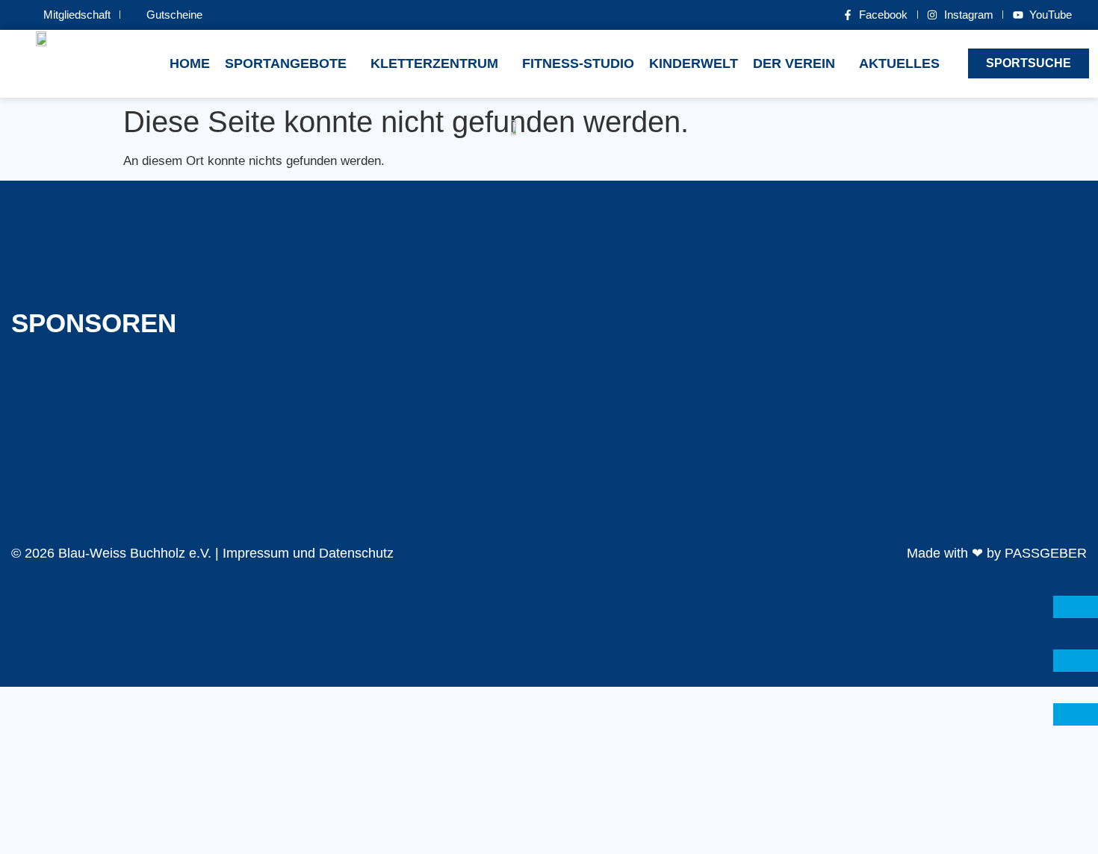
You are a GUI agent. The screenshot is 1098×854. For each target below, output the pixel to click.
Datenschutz (356, 553)
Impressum (256, 553)
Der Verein (794, 63)
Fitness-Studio (578, 63)
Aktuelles (899, 63)
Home (190, 63)
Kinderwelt (693, 63)
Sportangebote (286, 63)
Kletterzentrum (434, 63)
